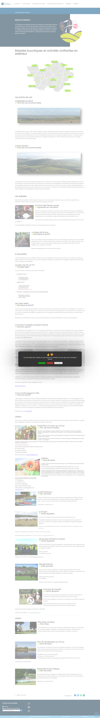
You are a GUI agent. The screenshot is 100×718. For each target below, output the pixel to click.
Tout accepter (42, 363)
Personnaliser (58, 363)
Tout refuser (50, 363)
